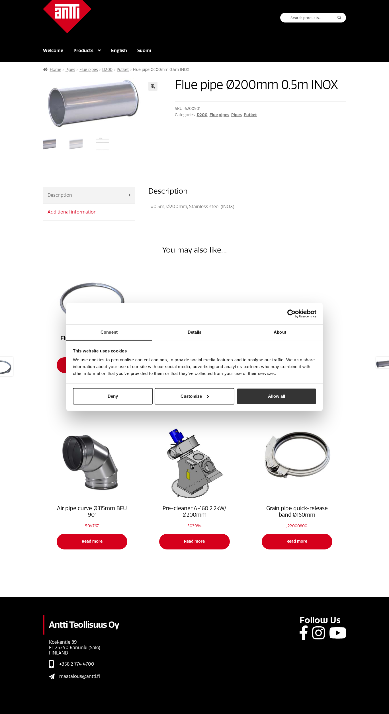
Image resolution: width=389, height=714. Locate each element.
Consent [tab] (109, 332)
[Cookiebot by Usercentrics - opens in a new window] (291, 313)
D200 (107, 69)
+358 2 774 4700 (76, 664)
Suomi (144, 50)
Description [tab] (60, 195)
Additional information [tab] (72, 212)
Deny (113, 395)
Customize (191, 395)
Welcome (53, 50)
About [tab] (280, 332)
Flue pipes (88, 69)
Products (83, 50)
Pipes (70, 69)
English (119, 50)
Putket (123, 69)
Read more (92, 541)
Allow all (276, 395)
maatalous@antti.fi (79, 676)
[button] (152, 86)
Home (55, 69)
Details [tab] (195, 332)
